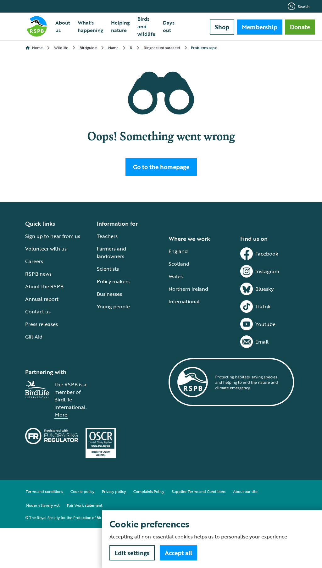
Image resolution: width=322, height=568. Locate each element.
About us (62, 26)
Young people (113, 306)
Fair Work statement (84, 505)
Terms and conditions (44, 491)
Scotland (179, 263)
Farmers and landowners (111, 252)
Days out (169, 26)
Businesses (109, 294)
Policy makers (113, 281)
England (178, 251)
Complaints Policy (148, 491)
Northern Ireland (188, 289)
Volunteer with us (46, 248)
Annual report (41, 299)
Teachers (107, 236)
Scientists (108, 269)
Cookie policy (82, 491)
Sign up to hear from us (52, 236)
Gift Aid (33, 336)
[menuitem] (63, 26)
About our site (245, 491)
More (61, 414)
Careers (34, 261)
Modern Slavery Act (42, 505)
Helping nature (120, 26)
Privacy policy (114, 491)
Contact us (38, 311)
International (184, 301)
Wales (176, 276)
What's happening (90, 26)
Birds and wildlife (146, 26)
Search (303, 6)
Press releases (41, 324)
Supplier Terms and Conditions (198, 491)
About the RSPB (44, 286)
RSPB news (38, 274)
